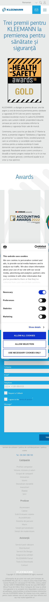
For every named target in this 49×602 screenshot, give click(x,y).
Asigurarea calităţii (24, 555)
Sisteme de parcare (24, 521)
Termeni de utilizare (10, 447)
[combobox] (7, 387)
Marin (24, 525)
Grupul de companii (24, 474)
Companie (24, 460)
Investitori (24, 487)
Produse (24, 501)
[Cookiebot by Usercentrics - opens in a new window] (35, 247)
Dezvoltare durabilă (24, 484)
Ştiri (24, 494)
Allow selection (24, 344)
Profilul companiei (24, 467)
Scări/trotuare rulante (24, 514)
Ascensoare (25, 508)
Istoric (24, 481)
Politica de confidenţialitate (29, 447)
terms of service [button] (25, 400)
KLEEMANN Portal (24, 558)
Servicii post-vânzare (24, 545)
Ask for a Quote (36, 10)
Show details (35, 327)
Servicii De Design (24, 552)
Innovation (24, 477)
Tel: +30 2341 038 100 (24, 455)
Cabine (24, 511)
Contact (24, 565)
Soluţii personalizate (24, 528)
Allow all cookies (24, 335)
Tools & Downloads (24, 562)
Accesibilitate (24, 518)
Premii (24, 491)
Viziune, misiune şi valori (24, 470)
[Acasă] (11, 9)
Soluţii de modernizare (24, 531)
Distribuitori (24, 548)
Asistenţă (24, 538)
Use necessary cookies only (24, 353)
